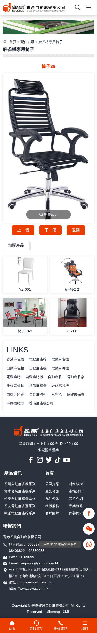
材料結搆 (76, 484)
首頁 (12, 42)
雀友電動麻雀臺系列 (20, 506)
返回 (76, 230)
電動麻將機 (60, 368)
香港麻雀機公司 (41, 403)
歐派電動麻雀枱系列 (20, 513)
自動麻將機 (34, 377)
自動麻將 (55, 377)
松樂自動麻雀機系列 (20, 499)
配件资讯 (27, 42)
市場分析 (76, 491)
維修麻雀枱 (15, 386)
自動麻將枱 (38, 394)
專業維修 (76, 506)
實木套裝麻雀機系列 (20, 491)
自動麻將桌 (15, 394)
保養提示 (76, 513)
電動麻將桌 (75, 377)
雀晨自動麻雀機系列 (20, 484)
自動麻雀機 (38, 368)
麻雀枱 (56, 394)
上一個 (23, 230)
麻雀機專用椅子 (50, 42)
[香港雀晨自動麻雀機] (34, 14)
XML (66, 612)
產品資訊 (13, 473)
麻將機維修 (15, 403)
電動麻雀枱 (38, 359)
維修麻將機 (60, 386)
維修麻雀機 (38, 386)
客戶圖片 (52, 513)
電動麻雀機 (60, 359)
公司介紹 (52, 484)
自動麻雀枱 (15, 368)
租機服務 (52, 506)
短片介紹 (76, 499)
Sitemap (53, 612)
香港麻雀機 (15, 359)
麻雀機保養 (75, 394)
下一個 (50, 230)
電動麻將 (14, 377)
